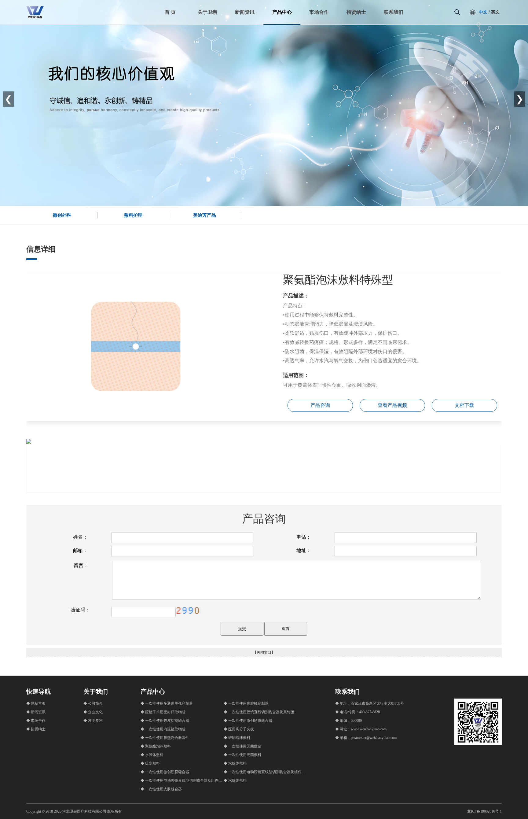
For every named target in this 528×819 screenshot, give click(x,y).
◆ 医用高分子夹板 (239, 729)
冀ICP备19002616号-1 (484, 811)
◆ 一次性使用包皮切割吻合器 (165, 720)
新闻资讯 (245, 12)
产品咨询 (320, 405)
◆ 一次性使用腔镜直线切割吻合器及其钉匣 (259, 712)
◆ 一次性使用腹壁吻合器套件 (165, 738)
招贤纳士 (356, 12)
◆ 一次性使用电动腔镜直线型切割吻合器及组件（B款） (186, 780)
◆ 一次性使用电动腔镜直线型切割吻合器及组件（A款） (269, 772)
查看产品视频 (392, 405)
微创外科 (62, 215)
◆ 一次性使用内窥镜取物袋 (163, 729)
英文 (495, 12)
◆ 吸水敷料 (150, 763)
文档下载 (464, 405)
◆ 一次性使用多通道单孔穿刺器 (167, 703)
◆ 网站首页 (36, 703)
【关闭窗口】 (264, 652)
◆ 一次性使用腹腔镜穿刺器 (246, 703)
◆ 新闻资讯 (36, 712)
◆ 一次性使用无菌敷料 (242, 755)
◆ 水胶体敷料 (152, 755)
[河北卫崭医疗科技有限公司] (35, 17)
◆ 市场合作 (36, 720)
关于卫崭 (207, 12)
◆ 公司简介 (93, 703)
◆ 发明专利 (93, 720)
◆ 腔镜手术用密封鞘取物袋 (163, 712)
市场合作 (319, 12)
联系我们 (393, 12)
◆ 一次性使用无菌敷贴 (242, 746)
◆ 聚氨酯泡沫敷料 (156, 746)
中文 (483, 12)
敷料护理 (133, 215)
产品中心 (282, 12)
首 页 (170, 12)
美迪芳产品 (204, 215)
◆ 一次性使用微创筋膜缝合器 (248, 720)
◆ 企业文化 (93, 712)
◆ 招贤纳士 (36, 729)
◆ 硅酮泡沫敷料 (237, 738)
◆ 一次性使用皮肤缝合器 (161, 789)
